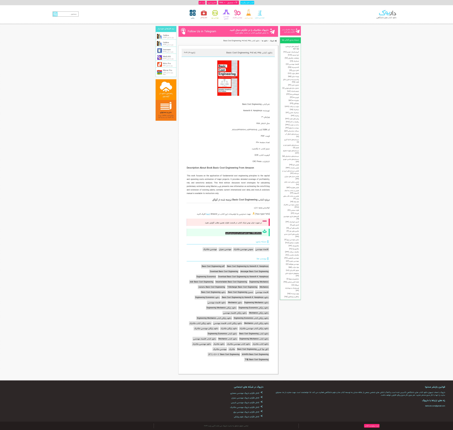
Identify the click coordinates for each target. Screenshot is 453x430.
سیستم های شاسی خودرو (291, 159)
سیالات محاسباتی (293, 131)
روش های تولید (294, 119)
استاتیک (296, 61)
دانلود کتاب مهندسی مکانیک (238, 344)
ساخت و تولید (294, 125)
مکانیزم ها (296, 249)
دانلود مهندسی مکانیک (202, 344)
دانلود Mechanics (235, 302)
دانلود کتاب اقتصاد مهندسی (204, 338)
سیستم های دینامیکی (292, 156)
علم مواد (296, 201)
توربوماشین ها (294, 94)
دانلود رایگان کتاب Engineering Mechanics (214, 318)
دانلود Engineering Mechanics (256, 302)
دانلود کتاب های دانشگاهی (386, 17)
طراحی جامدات (294, 168)
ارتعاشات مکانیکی (293, 58)
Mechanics (264, 287)
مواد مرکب (295, 267)
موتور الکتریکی (294, 270)
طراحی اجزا (296, 165)
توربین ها (296, 97)
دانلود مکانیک (218, 344)
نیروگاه (297, 285)
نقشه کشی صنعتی (293, 282)
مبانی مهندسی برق (293, 239)
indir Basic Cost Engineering (201, 281)
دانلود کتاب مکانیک (260, 344)
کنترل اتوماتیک (294, 222)
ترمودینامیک (295, 91)
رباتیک (297, 115)
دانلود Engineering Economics (207, 297)
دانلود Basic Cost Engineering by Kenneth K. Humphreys (245, 297)
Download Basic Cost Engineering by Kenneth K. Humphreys (243, 276)
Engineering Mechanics (258, 281)
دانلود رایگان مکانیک (229, 328)
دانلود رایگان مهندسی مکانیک (206, 328)
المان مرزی (295, 70)
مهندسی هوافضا (294, 264)
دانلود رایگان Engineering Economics (253, 307)
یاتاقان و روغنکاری (293, 296)
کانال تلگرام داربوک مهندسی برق (248, 412)
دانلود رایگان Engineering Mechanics (221, 307)
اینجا (208, 214)
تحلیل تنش (295, 85)
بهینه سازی (295, 76)
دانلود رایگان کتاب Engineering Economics (251, 318)
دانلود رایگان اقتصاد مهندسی (235, 313)
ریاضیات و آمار (294, 122)
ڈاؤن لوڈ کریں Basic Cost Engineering (252, 349)
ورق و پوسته (295, 293)
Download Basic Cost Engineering (224, 271)
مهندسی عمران (225, 249)
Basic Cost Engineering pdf (213, 266)
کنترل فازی (295, 225)
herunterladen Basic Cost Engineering (231, 281)
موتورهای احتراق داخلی (292, 273)
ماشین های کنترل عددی (291, 234)
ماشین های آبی (294, 228)
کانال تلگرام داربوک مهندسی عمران (247, 397)
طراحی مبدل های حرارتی (292, 176)
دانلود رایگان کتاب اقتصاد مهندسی (227, 323)
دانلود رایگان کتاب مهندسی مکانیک (254, 328)
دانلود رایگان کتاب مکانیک (200, 323)
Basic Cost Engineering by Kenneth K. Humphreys (247, 266)
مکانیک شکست (294, 255)
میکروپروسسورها (294, 279)
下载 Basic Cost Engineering (256, 359)
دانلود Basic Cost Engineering (213, 292)
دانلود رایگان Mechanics (258, 313)
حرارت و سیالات (294, 106)
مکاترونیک (295, 246)
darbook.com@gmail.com (435, 405)
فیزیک (297, 213)
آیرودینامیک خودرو (293, 52)
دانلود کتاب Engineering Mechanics (253, 338)
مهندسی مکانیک (210, 249)
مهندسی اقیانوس (293, 258)
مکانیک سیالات (294, 252)
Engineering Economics (206, 276)
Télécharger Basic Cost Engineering (242, 287)
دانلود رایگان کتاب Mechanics (256, 323)
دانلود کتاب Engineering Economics (222, 333)
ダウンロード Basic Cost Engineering (223, 354)
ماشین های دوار (294, 231)
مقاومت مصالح (294, 243)
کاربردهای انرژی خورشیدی (291, 216)
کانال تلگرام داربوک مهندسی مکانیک (246, 407)
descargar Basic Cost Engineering (254, 271)
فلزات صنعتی (295, 210)
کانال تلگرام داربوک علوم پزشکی (248, 416)
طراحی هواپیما (294, 187)
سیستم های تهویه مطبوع (291, 150)
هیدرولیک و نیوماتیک (292, 288)
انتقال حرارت (295, 73)
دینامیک (296, 109)
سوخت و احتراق (294, 128)
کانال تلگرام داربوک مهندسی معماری (246, 393)
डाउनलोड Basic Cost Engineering (255, 354)
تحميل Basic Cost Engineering (240, 292)
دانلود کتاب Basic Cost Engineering (253, 333)
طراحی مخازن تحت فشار (291, 182)
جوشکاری (296, 103)
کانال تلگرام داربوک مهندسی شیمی (247, 402)
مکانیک (232, 349)
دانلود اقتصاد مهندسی (217, 302)
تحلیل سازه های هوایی (292, 88)
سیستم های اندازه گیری (291, 139)
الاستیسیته (295, 67)
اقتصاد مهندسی (294, 64)
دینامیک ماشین (294, 112)
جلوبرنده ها (295, 100)
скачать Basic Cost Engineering (211, 287)
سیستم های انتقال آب (292, 134)
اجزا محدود (295, 55)
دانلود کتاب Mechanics (227, 338)
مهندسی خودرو (294, 261)
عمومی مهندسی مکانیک (291, 205)
